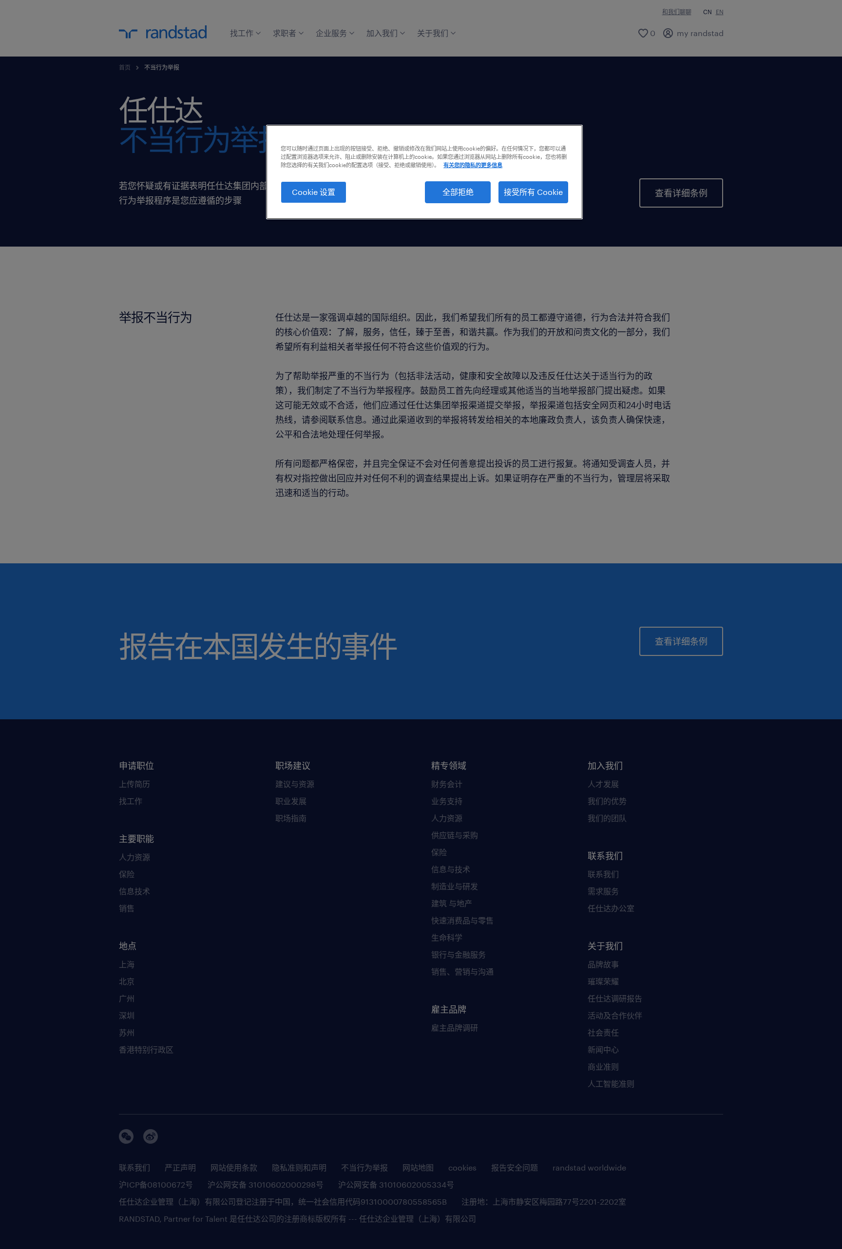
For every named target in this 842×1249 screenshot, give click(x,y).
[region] (424, 172)
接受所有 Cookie (533, 191)
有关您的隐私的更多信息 (472, 165)
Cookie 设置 (313, 191)
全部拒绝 (458, 191)
